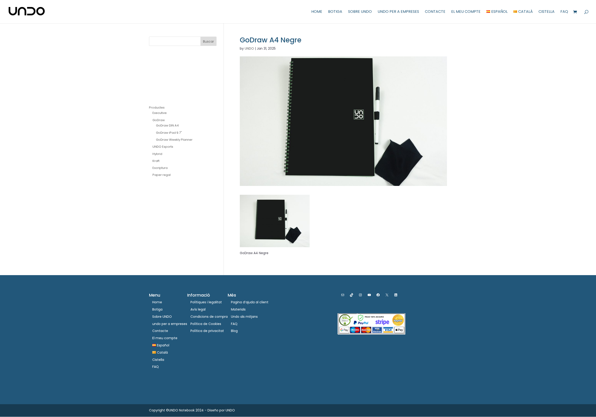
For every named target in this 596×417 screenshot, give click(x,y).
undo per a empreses (398, 12)
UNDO (249, 48)
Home (316, 12)
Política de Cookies (205, 323)
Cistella (546, 12)
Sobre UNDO (360, 12)
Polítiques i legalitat (206, 302)
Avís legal (198, 309)
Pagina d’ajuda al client (249, 302)
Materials (238, 309)
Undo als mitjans (244, 316)
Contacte (435, 12)
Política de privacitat (207, 330)
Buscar (208, 41)
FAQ (564, 12)
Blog (234, 330)
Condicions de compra (209, 316)
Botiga (335, 12)
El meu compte (466, 12)
